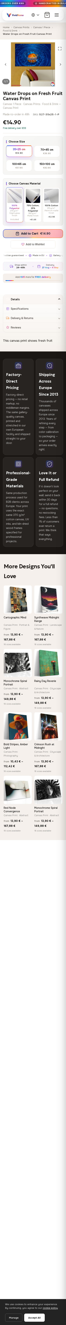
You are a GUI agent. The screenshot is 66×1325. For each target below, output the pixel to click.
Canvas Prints (21, 27)
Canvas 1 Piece (41, 27)
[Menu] (57, 15)
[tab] (33, 299)
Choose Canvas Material (25, 183)
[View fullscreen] (60, 49)
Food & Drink (10, 30)
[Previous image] (5, 64)
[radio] (19, 151)
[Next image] (60, 64)
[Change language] (36, 15)
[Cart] (47, 15)
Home (6, 27)
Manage (14, 1317)
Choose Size (17, 141)
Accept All (34, 1317)
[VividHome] (14, 15)
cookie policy (50, 1308)
